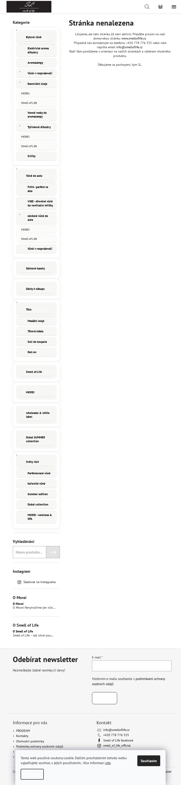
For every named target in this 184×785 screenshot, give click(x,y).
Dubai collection (38, 504)
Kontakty (22, 736)
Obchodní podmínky (30, 741)
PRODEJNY (23, 731)
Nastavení (32, 774)
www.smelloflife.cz (133, 38)
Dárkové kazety (35, 268)
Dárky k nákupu (35, 289)
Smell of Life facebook (118, 740)
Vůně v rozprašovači (40, 73)
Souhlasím (149, 761)
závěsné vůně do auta (38, 218)
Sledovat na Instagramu (39, 582)
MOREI (25, 93)
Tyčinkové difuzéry (39, 127)
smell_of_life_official (117, 745)
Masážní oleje (36, 321)
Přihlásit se (105, 698)
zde (108, 763)
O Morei (18, 604)
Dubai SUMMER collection (35, 439)
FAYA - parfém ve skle (38, 189)
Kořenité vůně (36, 483)
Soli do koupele (37, 342)
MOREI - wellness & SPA (40, 517)
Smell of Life (29, 103)
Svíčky (31, 156)
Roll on (32, 352)
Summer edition (38, 494)
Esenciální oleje (37, 84)
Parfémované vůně (39, 473)
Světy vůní (32, 462)
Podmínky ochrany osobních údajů (39, 746)
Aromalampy (35, 63)
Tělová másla (35, 331)
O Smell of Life (23, 631)
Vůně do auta (34, 176)
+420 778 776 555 (116, 735)
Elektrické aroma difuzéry (38, 50)
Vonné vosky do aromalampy (37, 115)
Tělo (28, 309)
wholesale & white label (38, 415)
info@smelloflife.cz (129, 47)
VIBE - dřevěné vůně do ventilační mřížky (40, 203)
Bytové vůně (34, 37)
